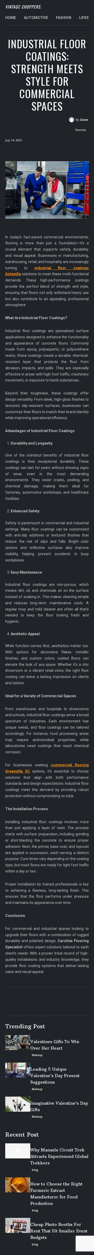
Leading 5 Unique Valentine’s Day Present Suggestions (55, 1075)
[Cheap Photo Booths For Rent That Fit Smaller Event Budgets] (17, 1225)
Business (80, 130)
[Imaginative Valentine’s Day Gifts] (17, 1104)
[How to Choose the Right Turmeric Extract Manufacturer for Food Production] (17, 1184)
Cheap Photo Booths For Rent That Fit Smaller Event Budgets (58, 1231)
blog (35, 1170)
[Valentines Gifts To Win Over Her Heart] (17, 1042)
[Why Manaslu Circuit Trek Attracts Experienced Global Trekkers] (17, 1150)
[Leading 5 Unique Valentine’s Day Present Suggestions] (17, 1070)
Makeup (37, 1055)
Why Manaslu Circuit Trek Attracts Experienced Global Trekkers (59, 1156)
